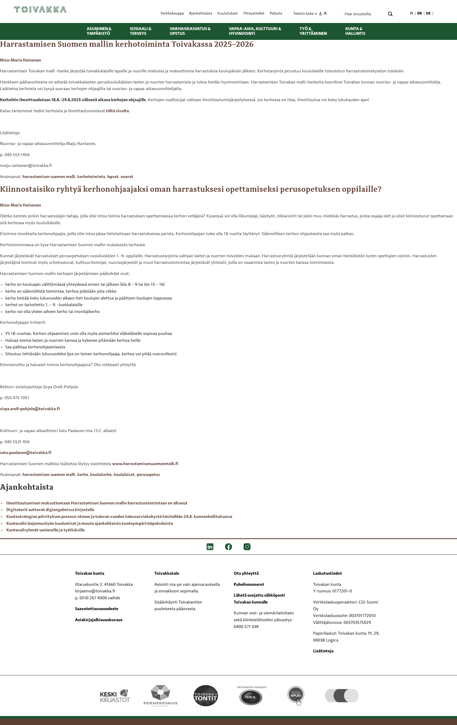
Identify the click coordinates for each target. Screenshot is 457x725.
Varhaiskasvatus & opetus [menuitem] (190, 31)
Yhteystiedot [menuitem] (253, 13)
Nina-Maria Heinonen (20, 60)
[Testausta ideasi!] (251, 696)
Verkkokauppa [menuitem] (172, 13)
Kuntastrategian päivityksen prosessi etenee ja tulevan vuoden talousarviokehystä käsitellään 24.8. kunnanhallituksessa (119, 517)
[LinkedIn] (210, 547)
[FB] (228, 547)
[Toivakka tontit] (206, 696)
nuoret (127, 177)
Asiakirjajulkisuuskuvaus (98, 620)
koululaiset (124, 475)
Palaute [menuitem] (276, 13)
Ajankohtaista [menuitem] (200, 13)
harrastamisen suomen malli (48, 177)
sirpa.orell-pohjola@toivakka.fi (30, 409)
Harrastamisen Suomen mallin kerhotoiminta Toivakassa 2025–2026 (127, 45)
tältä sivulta (117, 111)
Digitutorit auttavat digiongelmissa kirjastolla (50, 510)
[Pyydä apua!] (296, 695)
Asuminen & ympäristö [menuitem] (99, 31)
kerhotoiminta (91, 177)
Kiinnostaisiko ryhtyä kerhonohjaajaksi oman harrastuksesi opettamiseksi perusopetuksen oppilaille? (191, 190)
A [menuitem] (316, 14)
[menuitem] (411, 13)
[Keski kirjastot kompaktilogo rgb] (115, 690)
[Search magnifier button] (390, 14)
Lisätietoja (323, 651)
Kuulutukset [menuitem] (227, 13)
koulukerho (101, 475)
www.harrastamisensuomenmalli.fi (145, 464)
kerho (82, 475)
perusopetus (148, 475)
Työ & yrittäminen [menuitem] (313, 31)
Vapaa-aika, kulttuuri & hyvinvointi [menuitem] (255, 31)
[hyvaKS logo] (342, 690)
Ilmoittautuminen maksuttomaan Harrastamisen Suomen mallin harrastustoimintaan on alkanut (97, 503)
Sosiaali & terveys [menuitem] (140, 31)
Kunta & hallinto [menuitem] (355, 31)
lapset (112, 177)
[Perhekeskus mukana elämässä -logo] (160, 696)
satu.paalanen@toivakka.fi (26, 453)
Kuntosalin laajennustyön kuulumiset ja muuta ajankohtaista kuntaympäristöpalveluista (89, 524)
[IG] (247, 547)
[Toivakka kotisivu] (40, 9)
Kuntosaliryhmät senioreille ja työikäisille (45, 530)
